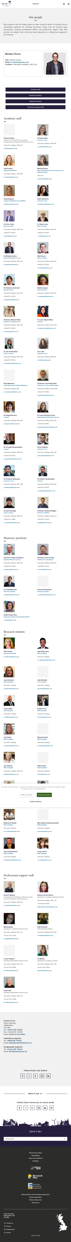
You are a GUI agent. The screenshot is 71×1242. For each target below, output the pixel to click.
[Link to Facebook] (22, 1076)
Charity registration (35, 1197)
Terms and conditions (35, 1158)
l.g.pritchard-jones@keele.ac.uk (47, 427)
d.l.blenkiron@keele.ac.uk (45, 204)
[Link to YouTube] (35, 1076)
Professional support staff (35, 107)
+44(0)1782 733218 (14, 1041)
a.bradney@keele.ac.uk (11, 569)
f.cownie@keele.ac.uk (44, 569)
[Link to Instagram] (42, 1076)
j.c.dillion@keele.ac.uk (11, 717)
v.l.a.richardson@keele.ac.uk (46, 594)
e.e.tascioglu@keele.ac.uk (12, 522)
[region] (35, 795)
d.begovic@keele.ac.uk (11, 204)
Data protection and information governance (35, 1194)
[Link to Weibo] (51, 1108)
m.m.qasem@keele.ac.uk (45, 745)
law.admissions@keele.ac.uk (20, 1043)
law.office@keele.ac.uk (11, 970)
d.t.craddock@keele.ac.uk (12, 905)
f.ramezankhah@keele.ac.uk (12, 459)
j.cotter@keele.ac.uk (10, 236)
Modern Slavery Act (35, 1200)
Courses (36, 4)
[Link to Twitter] (29, 1076)
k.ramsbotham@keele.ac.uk (12, 860)
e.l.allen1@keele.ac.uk (44, 146)
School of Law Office (17, 1034)
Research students (36, 101)
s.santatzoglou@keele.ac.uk (46, 490)
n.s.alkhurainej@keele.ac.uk (46, 660)
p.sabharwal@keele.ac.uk (12, 487)
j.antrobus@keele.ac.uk (11, 688)
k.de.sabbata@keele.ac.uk (45, 455)
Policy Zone (35, 1202)
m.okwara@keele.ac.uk (44, 831)
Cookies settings (35, 801)
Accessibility (35, 1155)
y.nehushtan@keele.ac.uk (45, 395)
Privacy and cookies (35, 1153)
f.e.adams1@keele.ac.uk (11, 656)
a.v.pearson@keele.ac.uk (11, 423)
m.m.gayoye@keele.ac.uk (45, 296)
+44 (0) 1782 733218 (14, 1030)
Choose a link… (10, 1139)
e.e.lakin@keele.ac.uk (44, 360)
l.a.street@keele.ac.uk (44, 860)
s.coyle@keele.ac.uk (43, 236)
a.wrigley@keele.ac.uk (44, 522)
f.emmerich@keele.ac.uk (11, 299)
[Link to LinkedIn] (48, 1076)
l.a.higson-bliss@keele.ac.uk (46, 328)
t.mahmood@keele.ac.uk (11, 594)
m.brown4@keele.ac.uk (44, 179)
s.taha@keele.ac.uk (10, 620)
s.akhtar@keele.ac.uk (10, 148)
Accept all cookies (44, 795)
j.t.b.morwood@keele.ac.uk (12, 392)
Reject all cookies (26, 794)
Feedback (35, 1161)
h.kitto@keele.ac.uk (43, 774)
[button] (64, 4)
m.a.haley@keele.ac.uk (11, 331)
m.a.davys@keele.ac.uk (44, 268)
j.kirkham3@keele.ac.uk (11, 774)
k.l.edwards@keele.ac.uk (45, 935)
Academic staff (35, 89)
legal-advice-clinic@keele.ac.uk (47, 907)
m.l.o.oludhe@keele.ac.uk (12, 831)
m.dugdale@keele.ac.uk (11, 938)
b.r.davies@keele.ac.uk (19, 62)
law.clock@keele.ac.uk (44, 970)
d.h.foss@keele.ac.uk (44, 717)
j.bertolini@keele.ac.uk (44, 688)
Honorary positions (35, 95)
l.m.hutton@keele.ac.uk (11, 745)
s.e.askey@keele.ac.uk (11, 177)
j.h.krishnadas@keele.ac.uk (12, 363)
